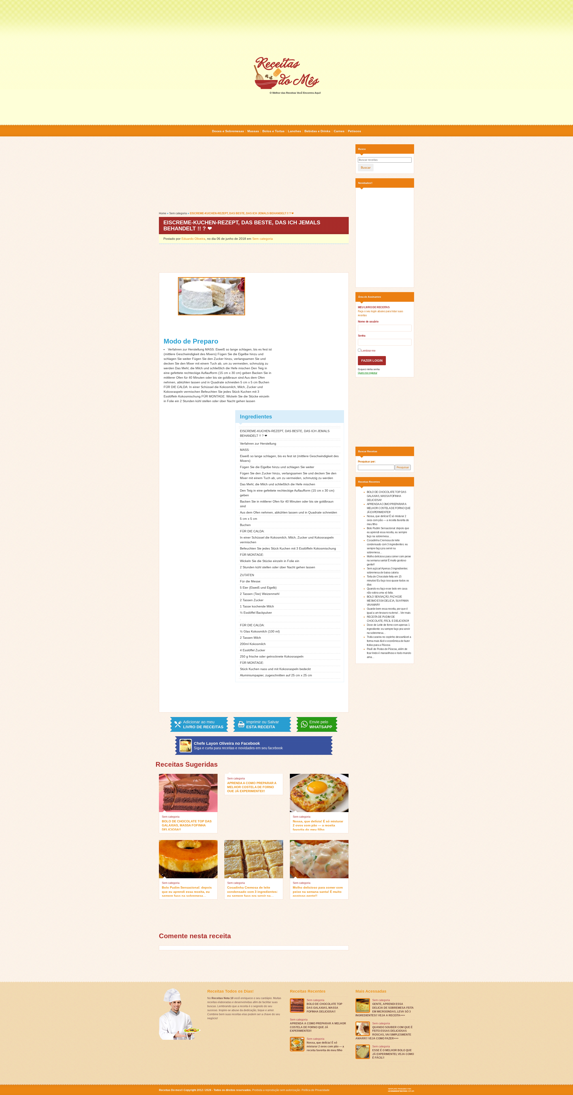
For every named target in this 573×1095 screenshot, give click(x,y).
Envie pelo (320, 724)
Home (162, 213)
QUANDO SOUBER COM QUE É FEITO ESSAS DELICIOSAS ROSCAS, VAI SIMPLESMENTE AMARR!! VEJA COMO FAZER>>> (384, 1033)
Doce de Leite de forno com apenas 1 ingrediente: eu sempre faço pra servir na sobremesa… (388, 629)
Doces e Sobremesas (228, 131)
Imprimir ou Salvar (262, 724)
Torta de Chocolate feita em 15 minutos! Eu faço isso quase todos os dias (388, 580)
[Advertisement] (286, 28)
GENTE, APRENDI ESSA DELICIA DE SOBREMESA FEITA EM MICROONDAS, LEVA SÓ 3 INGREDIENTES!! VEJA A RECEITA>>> (384, 1009)
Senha (362, 335)
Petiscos (354, 131)
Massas (253, 131)
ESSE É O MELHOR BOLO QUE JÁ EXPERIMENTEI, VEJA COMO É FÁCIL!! (393, 1054)
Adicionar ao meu (203, 724)
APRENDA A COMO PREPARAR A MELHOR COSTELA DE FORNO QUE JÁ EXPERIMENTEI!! (251, 786)
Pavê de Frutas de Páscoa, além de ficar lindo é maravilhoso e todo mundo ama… (389, 653)
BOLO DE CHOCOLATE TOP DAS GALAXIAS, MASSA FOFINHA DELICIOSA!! (187, 824)
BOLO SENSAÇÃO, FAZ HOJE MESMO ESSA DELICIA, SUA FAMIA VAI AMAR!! (387, 600)
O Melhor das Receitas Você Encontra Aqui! (295, 92)
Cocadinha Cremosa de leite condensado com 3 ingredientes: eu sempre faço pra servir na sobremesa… (252, 891)
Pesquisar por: (367, 461)
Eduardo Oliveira (193, 238)
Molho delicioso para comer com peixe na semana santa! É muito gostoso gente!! (318, 891)
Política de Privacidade (315, 1090)
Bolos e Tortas (273, 131)
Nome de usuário (368, 321)
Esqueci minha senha (369, 369)
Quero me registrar (367, 372)
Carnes (339, 131)
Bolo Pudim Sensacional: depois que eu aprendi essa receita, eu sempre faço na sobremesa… (187, 891)
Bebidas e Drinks (317, 131)
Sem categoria (178, 213)
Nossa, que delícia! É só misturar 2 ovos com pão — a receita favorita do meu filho (318, 824)
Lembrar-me (368, 350)
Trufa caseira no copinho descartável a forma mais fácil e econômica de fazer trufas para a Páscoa (389, 641)
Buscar (366, 167)
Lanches (294, 131)
